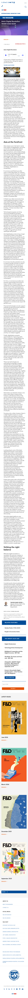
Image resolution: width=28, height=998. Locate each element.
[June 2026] (14, 717)
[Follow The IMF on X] (2, 2)
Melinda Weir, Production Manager (11, 952)
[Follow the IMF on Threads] (8, 2)
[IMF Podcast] (12, 2)
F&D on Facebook (7, 915)
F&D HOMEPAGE (10, 677)
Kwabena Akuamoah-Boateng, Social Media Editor (13, 962)
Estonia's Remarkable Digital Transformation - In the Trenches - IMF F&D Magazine (14, 671)
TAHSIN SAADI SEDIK (8, 24)
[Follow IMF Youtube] (10, 2)
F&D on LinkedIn (6, 918)
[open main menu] (25, 3)
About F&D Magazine (8, 904)
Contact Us (5, 907)
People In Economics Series (12, 632)
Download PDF (19, 44)
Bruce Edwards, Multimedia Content (12, 944)
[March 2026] (14, 764)
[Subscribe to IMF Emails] (14, 2)
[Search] (26, 7)
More (4, 892)
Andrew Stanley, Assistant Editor (11, 941)
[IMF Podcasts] (19, 989)
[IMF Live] (3, 10)
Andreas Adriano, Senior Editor (10, 932)
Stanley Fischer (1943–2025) (12, 628)
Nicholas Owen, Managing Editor (11, 928)
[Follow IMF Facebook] (3, 2)
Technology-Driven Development (14, 648)
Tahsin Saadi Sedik (9, 65)
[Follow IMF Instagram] (6, 2)
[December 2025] (14, 812)
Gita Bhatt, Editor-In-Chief (9, 925)
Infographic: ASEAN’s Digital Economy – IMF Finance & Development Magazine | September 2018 (12, 664)
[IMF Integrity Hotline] (2, 6)
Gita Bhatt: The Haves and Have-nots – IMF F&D (13, 657)
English (6, 39)
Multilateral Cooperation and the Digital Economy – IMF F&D (13, 652)
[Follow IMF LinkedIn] (5, 2)
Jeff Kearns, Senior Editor (9, 935)
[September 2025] (14, 859)
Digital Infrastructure (10, 644)
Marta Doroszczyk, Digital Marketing (12, 955)
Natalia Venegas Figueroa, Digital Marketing (13, 958)
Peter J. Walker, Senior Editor (10, 938)
